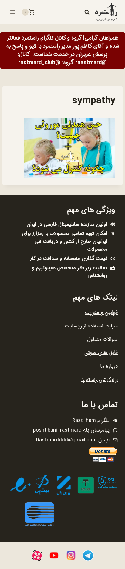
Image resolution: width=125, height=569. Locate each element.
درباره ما (109, 366)
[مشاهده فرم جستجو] (87, 12)
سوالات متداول (102, 339)
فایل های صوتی (101, 353)
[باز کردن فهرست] (13, 12)
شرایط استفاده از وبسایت (91, 326)
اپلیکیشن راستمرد (99, 380)
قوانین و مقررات (101, 313)
